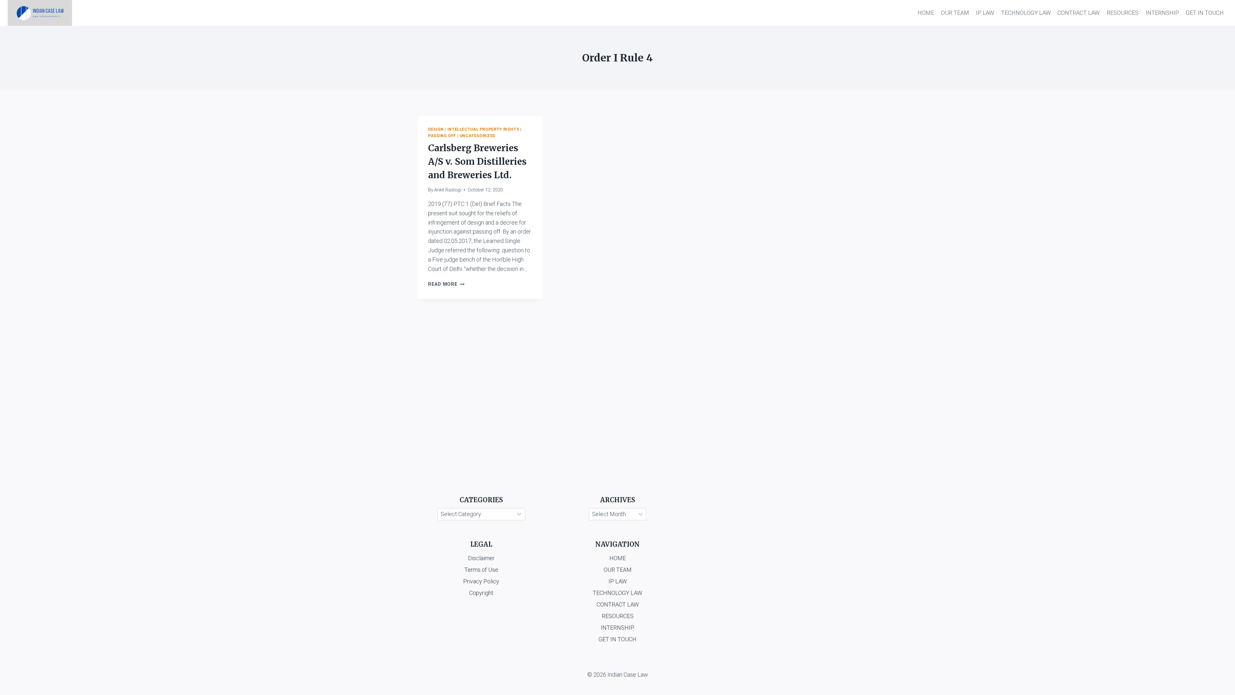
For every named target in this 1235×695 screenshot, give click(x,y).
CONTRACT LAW (1078, 12)
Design (436, 129)
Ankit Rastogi (447, 190)
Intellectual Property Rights (483, 129)
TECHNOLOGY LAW (1026, 12)
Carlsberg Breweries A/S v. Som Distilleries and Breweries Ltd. (477, 161)
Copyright (481, 592)
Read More (446, 284)
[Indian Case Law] (40, 13)
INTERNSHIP (1162, 12)
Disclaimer (481, 558)
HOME (926, 12)
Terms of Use (481, 569)
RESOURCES (1123, 12)
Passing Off (442, 135)
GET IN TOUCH (1205, 12)
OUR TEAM (955, 12)
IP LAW (985, 12)
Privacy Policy (481, 581)
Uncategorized (477, 135)
